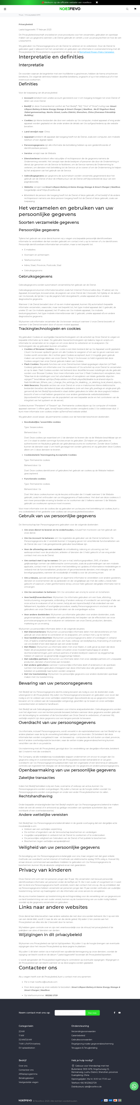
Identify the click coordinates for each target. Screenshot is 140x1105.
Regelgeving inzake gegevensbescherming (92, 1044)
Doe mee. (92, 1013)
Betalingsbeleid (26, 1078)
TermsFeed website (71, 411)
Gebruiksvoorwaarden (81, 1039)
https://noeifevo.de (51, 190)
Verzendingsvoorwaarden (83, 1031)
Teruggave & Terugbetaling (84, 1048)
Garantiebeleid (78, 1035)
